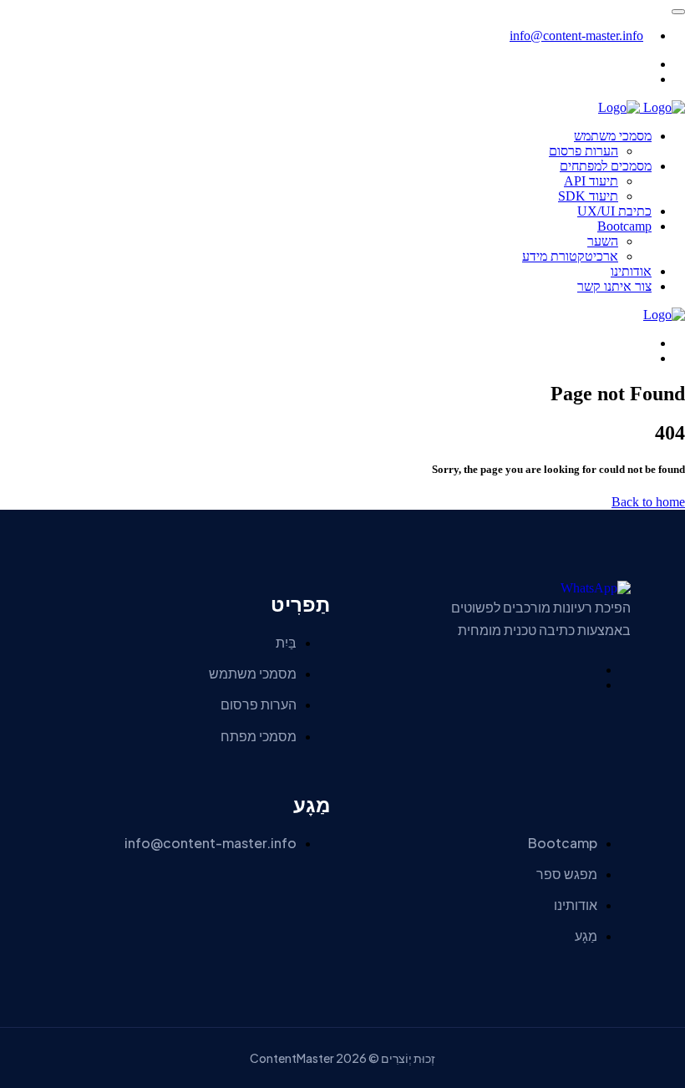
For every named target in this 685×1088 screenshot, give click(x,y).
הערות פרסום (583, 151)
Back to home (648, 502)
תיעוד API (591, 181)
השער (602, 241)
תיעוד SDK (588, 196)
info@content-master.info (576, 35)
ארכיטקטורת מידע (570, 256)
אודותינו (631, 271)
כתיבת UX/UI (614, 211)
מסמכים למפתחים (606, 166)
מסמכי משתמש (613, 136)
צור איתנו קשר (614, 286)
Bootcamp (624, 226)
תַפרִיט (300, 604)
